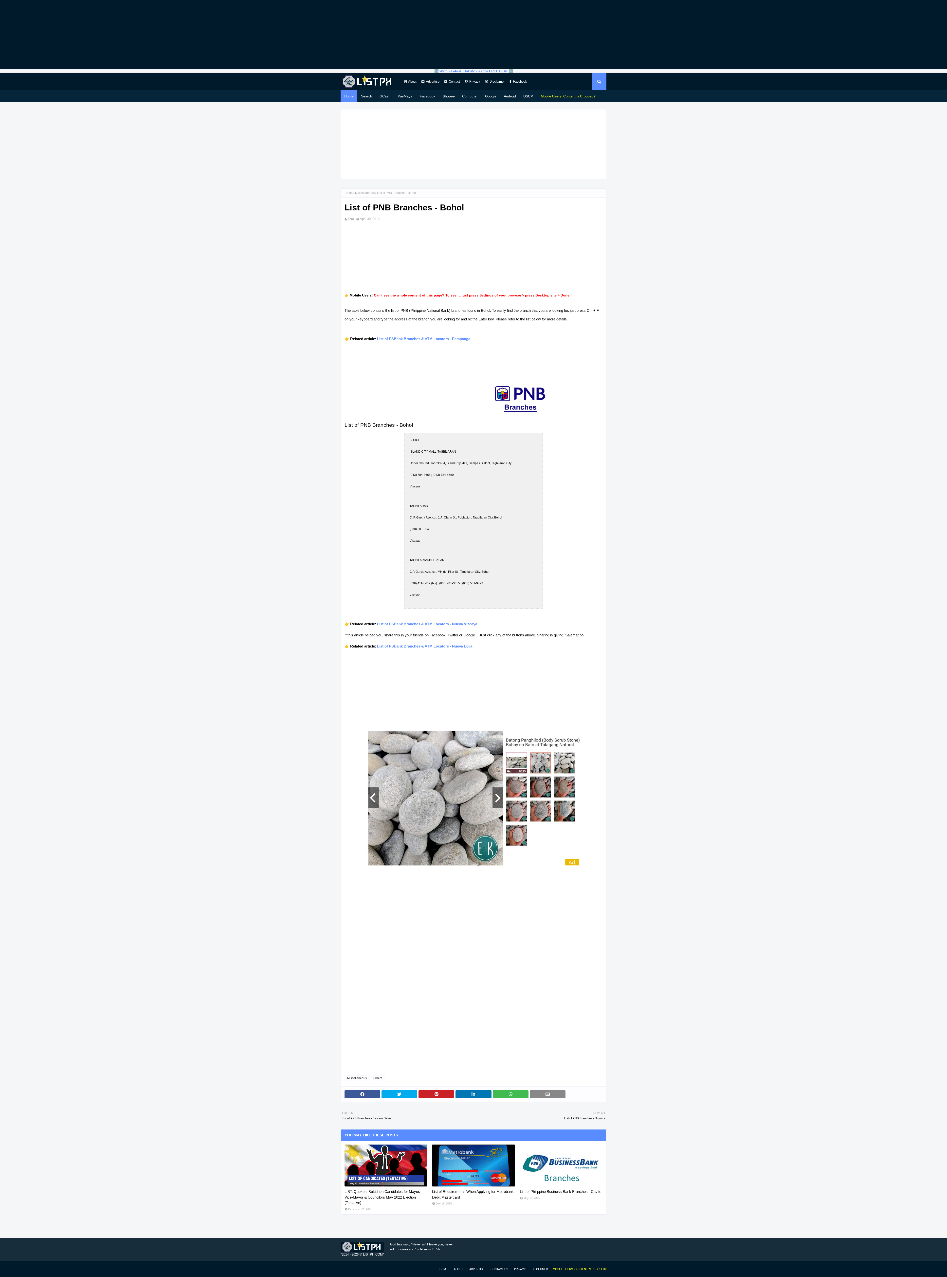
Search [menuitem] (366, 96)
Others (377, 1078)
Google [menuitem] (490, 96)
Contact (454, 81)
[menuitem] (568, 96)
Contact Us (499, 1269)
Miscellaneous (365, 193)
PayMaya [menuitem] (405, 96)
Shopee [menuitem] (449, 96)
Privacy (474, 81)
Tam (351, 219)
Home (349, 193)
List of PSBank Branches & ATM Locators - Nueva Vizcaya (427, 624)
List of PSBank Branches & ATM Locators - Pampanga (423, 339)
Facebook (520, 81)
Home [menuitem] (349, 96)
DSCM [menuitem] (528, 96)
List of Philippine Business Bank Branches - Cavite (560, 1191)
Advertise (432, 81)
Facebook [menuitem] (427, 96)
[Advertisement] (473, 34)
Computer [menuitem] (470, 96)
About (412, 81)
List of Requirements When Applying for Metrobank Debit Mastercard (473, 1194)
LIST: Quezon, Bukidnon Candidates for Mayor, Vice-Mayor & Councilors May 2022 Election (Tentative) (382, 1197)
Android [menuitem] (510, 96)
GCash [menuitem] (385, 96)
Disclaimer (497, 81)
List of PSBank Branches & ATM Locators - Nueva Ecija (424, 646)
